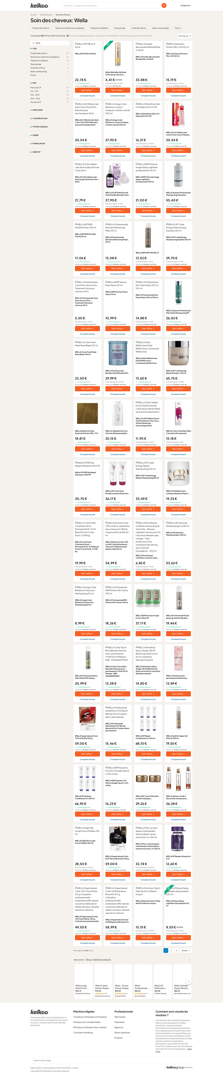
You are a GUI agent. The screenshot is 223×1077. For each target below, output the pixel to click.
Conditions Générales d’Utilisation (90, 1017)
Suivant (185, 950)
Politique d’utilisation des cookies (89, 1027)
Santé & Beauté (46, 15)
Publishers (119, 1022)
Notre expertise (122, 1032)
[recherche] (164, 5)
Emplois (118, 1037)
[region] (111, 28)
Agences (118, 1027)
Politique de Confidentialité (86, 1022)
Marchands (119, 1017)
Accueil (33, 15)
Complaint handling (83, 1032)
